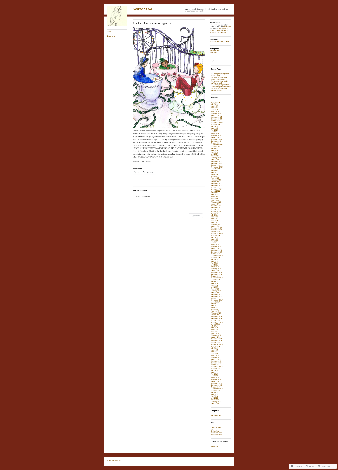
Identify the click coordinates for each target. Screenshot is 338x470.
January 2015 (215, 359)
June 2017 (214, 306)
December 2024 (216, 139)
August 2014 (215, 368)
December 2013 (216, 383)
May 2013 (214, 396)
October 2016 (215, 320)
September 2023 (217, 167)
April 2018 (214, 287)
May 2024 (214, 152)
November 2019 (216, 252)
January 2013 (215, 404)
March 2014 (215, 378)
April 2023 (214, 176)
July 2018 (214, 282)
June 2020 (214, 239)
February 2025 (216, 136)
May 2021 (214, 219)
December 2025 (216, 117)
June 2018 (214, 283)
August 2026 (215, 102)
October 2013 (215, 387)
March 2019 (215, 267)
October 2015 (215, 343)
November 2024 (216, 141)
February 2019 (216, 269)
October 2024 (215, 143)
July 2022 (214, 193)
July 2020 (214, 237)
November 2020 (216, 230)
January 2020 (215, 248)
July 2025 (214, 126)
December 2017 (216, 294)
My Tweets (214, 447)
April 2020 (214, 243)
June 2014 (214, 372)
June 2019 (214, 261)
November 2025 (216, 119)
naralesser (227, 27)
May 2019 (214, 263)
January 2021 (215, 226)
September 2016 (217, 322)
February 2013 (216, 402)
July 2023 (214, 171)
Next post (213, 53)
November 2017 (216, 296)
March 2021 (215, 222)
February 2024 (216, 158)
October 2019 (215, 254)
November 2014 (216, 363)
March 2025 (215, 134)
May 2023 (214, 174)
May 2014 (214, 374)
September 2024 (217, 145)
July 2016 (214, 326)
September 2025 (217, 123)
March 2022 (215, 200)
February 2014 (216, 379)
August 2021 (215, 213)
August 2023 (215, 169)
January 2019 (215, 270)
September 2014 (217, 367)
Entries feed (215, 431)
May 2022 (214, 197)
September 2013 (217, 389)
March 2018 (215, 289)
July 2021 (214, 215)
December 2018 (216, 272)
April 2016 (214, 331)
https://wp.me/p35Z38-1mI (219, 42)
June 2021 (214, 217)
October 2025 (215, 121)
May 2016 (214, 330)
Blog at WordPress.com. (114, 460)
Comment (196, 216)
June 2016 (214, 328)
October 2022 (215, 187)
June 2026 (214, 106)
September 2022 (217, 189)
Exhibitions (111, 36)
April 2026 (214, 110)
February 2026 (216, 113)
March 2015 (215, 355)
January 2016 (215, 337)
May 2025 (214, 130)
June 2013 (214, 394)
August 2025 (215, 124)
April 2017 (214, 309)
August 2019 (215, 257)
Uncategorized (216, 415)
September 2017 (217, 300)
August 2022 (215, 191)
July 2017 (214, 304)
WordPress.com (216, 435)
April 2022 (214, 198)
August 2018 (215, 280)
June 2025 (214, 128)
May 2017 (214, 307)
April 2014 (214, 376)
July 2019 (214, 259)
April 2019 (214, 265)
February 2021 (216, 224)
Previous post (215, 51)
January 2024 (215, 160)
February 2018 (216, 291)
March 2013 (215, 400)
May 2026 (214, 108)
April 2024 (214, 154)
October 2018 (215, 276)
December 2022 (216, 184)
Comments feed (216, 433)
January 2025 (215, 137)
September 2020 (217, 233)
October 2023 (215, 165)
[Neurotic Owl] (117, 26)
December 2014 (216, 361)
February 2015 (216, 357)
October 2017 (215, 298)
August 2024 (215, 147)
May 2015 (214, 352)
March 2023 (215, 178)
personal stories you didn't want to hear (219, 31)
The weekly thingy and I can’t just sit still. (219, 82)
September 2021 (217, 211)
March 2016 (215, 333)
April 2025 (214, 132)
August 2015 (215, 346)
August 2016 (215, 324)
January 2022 (215, 204)
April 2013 (214, 398)
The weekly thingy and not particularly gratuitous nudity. (221, 86)
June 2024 (214, 150)
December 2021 (216, 206)
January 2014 (215, 381)
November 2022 (216, 185)
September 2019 (217, 256)
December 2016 (216, 317)
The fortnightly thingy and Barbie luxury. (220, 75)
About (109, 32)
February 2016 (216, 335)
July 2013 (214, 392)
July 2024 (214, 148)
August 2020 (215, 235)
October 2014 (215, 365)
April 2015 (214, 354)
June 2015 (214, 350)
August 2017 (215, 302)
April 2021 (214, 221)
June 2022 (214, 195)
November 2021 (216, 208)
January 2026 (215, 115)
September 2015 (217, 344)
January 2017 (215, 315)
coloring (213, 30)
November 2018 (216, 274)
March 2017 (215, 311)
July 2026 (214, 104)
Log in (213, 429)
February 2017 (216, 313)
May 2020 (214, 241)
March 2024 (215, 156)
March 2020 (215, 245)
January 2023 (215, 182)
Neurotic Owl (142, 8)
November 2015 (216, 341)
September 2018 (217, 278)
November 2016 (216, 318)
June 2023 (214, 172)
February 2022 (216, 202)
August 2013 (215, 391)
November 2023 (216, 163)
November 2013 (216, 385)
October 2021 (215, 209)
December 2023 (216, 161)
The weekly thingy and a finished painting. (219, 89)
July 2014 (214, 370)
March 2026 (215, 111)
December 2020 (216, 228)
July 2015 (214, 348)
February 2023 (216, 180)
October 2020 (215, 232)
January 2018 (215, 293)
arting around (223, 29)
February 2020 (216, 246)
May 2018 (214, 285)
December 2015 (216, 339)
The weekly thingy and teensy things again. (219, 78)
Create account (216, 427)
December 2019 (216, 250)
